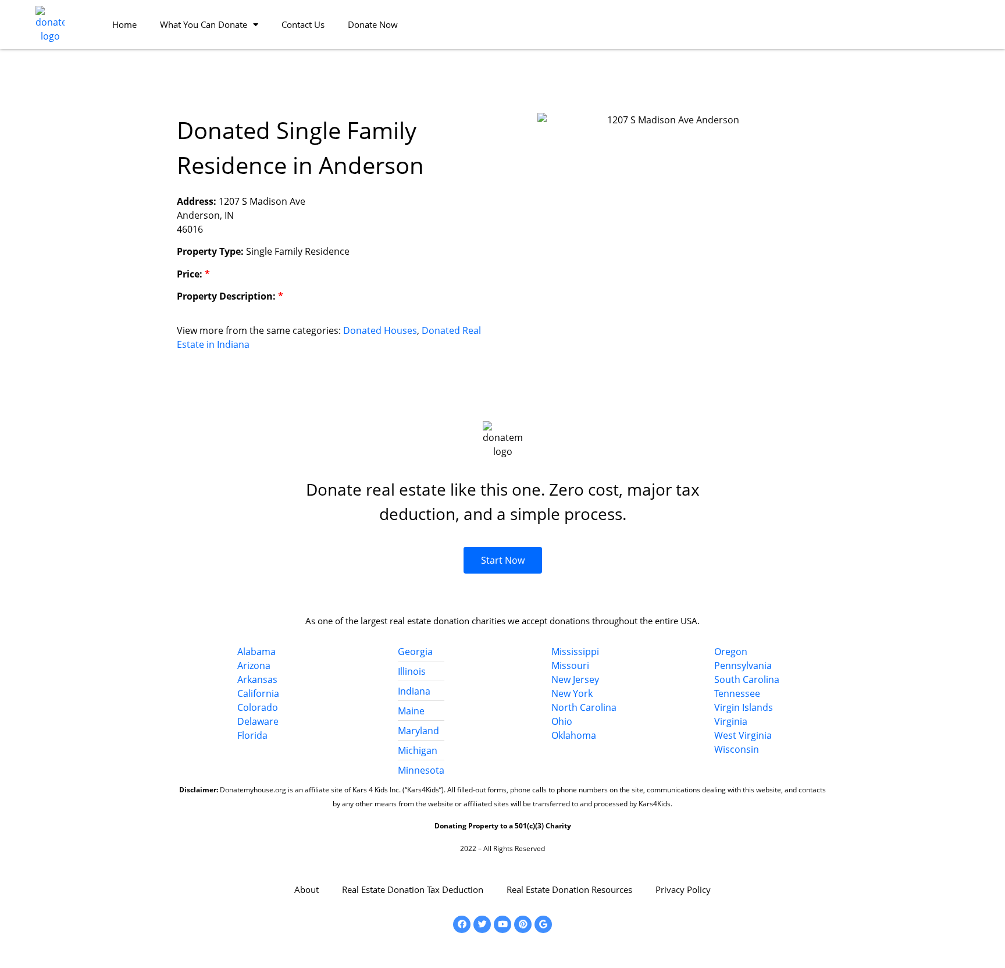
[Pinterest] (523, 924)
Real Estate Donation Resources (569, 889)
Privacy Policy (683, 889)
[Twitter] (482, 924)
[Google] (543, 924)
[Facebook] (462, 924)
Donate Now (373, 24)
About (306, 889)
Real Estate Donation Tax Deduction (412, 889)
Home (124, 24)
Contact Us (303, 24)
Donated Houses (380, 330)
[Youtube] (502, 924)
